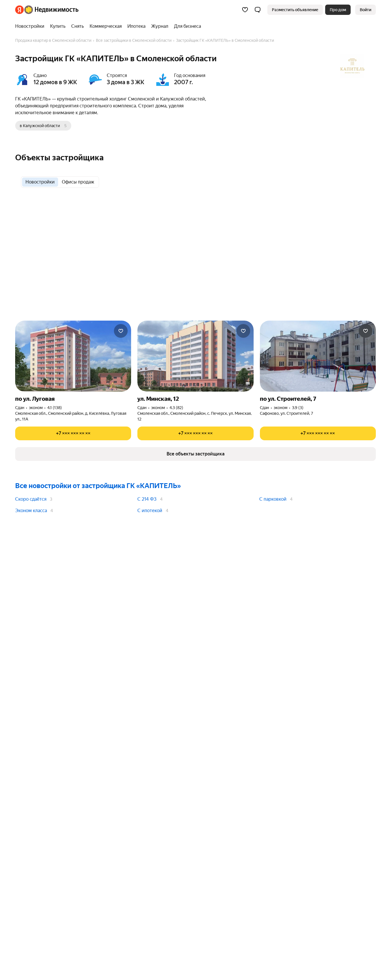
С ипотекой (149, 510)
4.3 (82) (176, 407)
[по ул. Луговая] (73, 356)
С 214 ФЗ (147, 499)
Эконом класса (31, 510)
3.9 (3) (297, 407)
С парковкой (273, 499)
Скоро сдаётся (30, 499)
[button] (257, 10)
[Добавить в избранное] (121, 331)
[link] (365, 10)
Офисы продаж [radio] (78, 182)
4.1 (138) (54, 407)
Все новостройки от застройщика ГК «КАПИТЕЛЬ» (98, 486)
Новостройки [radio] (40, 182)
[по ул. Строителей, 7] (318, 356)
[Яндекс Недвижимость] (46, 9)
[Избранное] (245, 10)
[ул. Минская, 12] (195, 356)
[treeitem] (31, 26)
